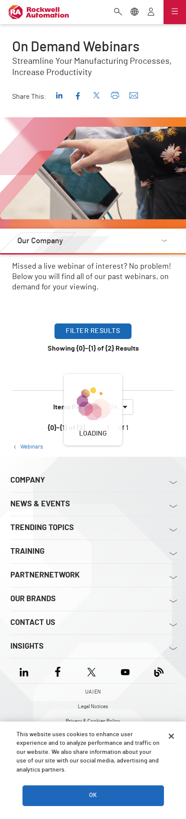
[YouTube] (125, 670)
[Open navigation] (175, 12)
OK (93, 795)
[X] (91, 670)
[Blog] (159, 670)
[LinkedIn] (25, 670)
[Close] (171, 736)
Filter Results (93, 330)
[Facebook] (57, 670)
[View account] (151, 12)
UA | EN (93, 691)
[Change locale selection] (134, 12)
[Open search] (118, 12)
